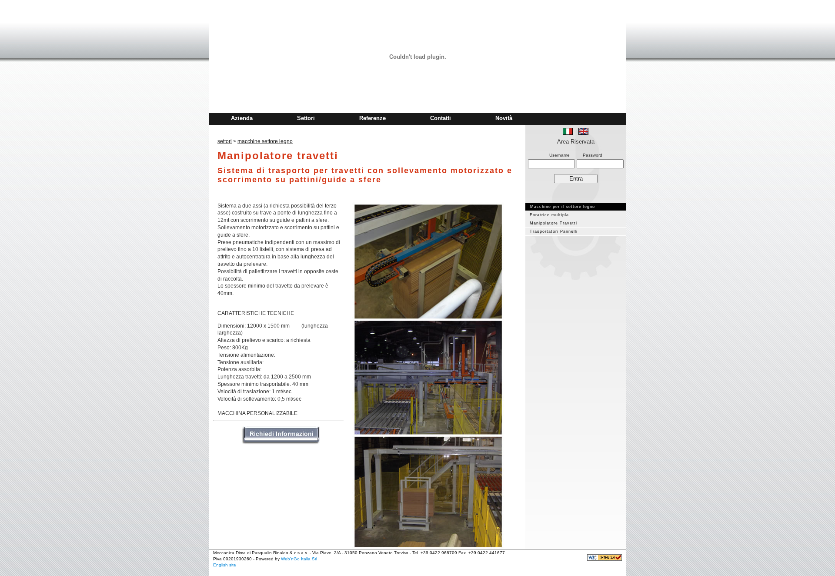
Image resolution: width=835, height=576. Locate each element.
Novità (503, 118)
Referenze (372, 118)
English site (224, 565)
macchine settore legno (265, 141)
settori (224, 141)
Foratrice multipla (549, 215)
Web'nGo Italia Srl (299, 558)
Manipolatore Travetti (553, 223)
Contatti (440, 118)
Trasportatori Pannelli (554, 231)
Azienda (242, 118)
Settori (306, 118)
